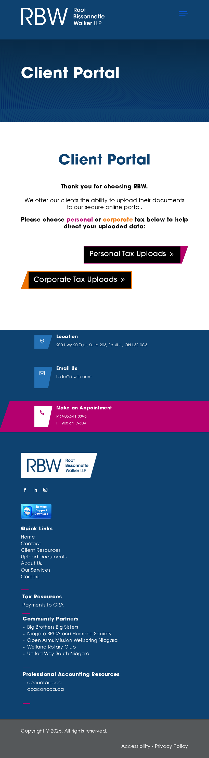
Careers (30, 577)
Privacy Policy (171, 747)
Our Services (35, 570)
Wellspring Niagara (96, 641)
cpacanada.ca (45, 689)
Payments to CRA (43, 605)
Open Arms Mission (49, 641)
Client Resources (41, 550)
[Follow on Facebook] (25, 490)
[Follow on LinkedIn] (35, 490)
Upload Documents (44, 557)
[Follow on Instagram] (45, 490)
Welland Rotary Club (51, 647)
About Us (31, 564)
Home (28, 537)
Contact (31, 544)
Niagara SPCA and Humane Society (69, 634)
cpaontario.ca (44, 683)
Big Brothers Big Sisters (52, 627)
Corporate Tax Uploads (75, 280)
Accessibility (136, 747)
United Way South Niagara (58, 654)
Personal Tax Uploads (127, 254)
